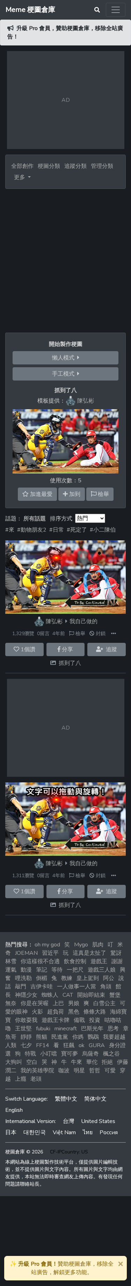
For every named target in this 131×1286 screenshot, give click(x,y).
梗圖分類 (49, 166)
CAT (68, 995)
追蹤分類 (75, 166)
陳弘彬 (54, 621)
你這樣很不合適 (40, 961)
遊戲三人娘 (102, 970)
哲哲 (94, 1070)
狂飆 (68, 1045)
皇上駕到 (88, 978)
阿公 (108, 978)
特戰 (30, 1054)
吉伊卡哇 (41, 986)
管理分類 (102, 166)
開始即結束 (91, 995)
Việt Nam (64, 1132)
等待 (57, 970)
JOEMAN (26, 953)
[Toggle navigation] (115, 10)
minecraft (65, 1028)
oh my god (47, 944)
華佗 (91, 1062)
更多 (20, 177)
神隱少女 (26, 995)
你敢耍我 (26, 1020)
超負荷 (55, 1012)
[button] (113, 633)
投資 (94, 1020)
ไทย (88, 1132)
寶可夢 (69, 1054)
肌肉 (97, 944)
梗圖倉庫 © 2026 (24, 1152)
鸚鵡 (93, 1037)
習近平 (50, 953)
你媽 (77, 1037)
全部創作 (22, 166)
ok (82, 1045)
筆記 (41, 970)
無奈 (10, 1003)
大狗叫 (13, 1062)
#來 (9, 530)
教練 (66, 978)
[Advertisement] (65, 258)
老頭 (36, 1079)
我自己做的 (83, 621)
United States (98, 1121)
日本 (10, 1132)
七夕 (26, 1045)
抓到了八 (70, 663)
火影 (37, 1012)
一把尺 (75, 970)
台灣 (68, 1121)
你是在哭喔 (35, 1003)
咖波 (64, 1070)
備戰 (79, 1020)
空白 (31, 1062)
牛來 (76, 1062)
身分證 (117, 1045)
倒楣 (41, 978)
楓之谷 (111, 1054)
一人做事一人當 (76, 986)
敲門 (20, 986)
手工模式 (64, 374)
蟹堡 (115, 995)
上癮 (20, 1079)
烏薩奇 (90, 1054)
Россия (109, 1132)
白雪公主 (104, 1003)
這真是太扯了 (89, 953)
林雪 (10, 961)
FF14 (42, 1045)
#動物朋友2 (31, 530)
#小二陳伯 (103, 530)
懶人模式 (64, 358)
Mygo (81, 944)
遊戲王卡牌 (56, 1020)
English (14, 1110)
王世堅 (23, 1028)
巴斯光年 (92, 1028)
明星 (79, 1070)
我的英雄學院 (37, 1070)
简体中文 (95, 1099)
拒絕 (107, 1062)
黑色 (73, 1012)
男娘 (73, 1003)
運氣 (10, 970)
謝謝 (117, 961)
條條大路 (94, 1012)
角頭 (105, 986)
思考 (113, 1028)
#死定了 (77, 530)
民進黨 (59, 1037)
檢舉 (79, 633)
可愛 (110, 1070)
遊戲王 (98, 961)
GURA (97, 1045)
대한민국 (34, 1132)
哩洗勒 (23, 978)
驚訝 (116, 953)
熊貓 (41, 1037)
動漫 (26, 970)
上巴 (58, 1003)
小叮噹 (48, 1054)
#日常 (56, 530)
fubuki (43, 1028)
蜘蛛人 (50, 995)
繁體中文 (66, 1099)
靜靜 (26, 1037)
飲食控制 (75, 961)
